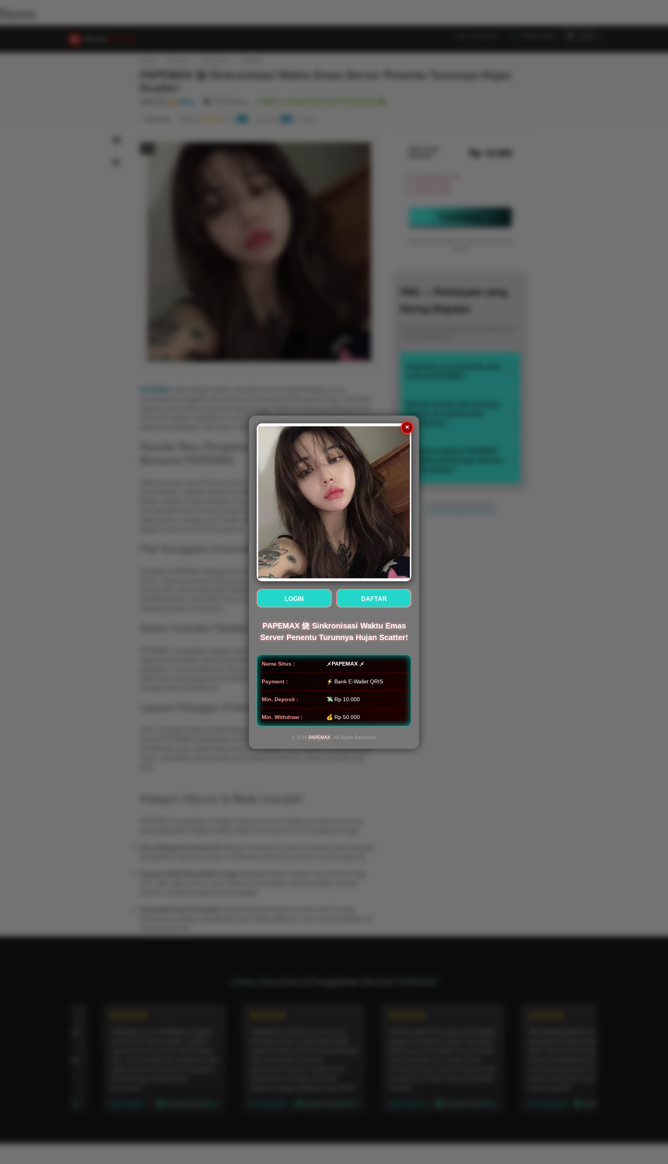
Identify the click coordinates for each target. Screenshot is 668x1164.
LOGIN (294, 599)
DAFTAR (374, 599)
